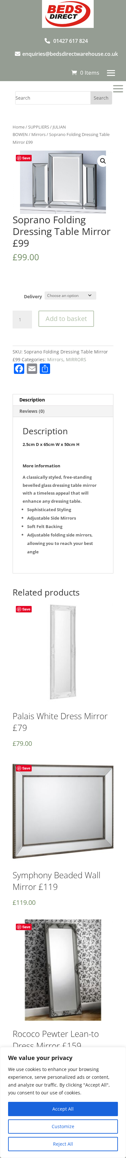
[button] (103, 161)
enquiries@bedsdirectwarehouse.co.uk (70, 53)
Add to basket (66, 318)
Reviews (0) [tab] (32, 411)
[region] (63, 1102)
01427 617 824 (70, 40)
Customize (63, 1126)
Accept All (63, 1109)
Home (19, 127)
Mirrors (38, 134)
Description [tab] (32, 400)
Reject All (63, 1144)
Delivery (33, 296)
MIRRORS (76, 359)
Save (26, 157)
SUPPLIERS (38, 127)
